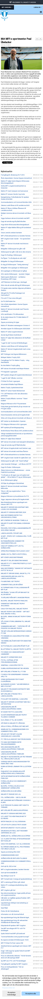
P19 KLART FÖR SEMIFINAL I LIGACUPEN (14, 699)
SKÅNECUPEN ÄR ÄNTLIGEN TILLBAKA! (14, 858)
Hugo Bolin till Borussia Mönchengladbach (15, 224)
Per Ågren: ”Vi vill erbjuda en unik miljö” (13, 258)
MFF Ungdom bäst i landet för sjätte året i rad (16, 458)
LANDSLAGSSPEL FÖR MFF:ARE (11, 533)
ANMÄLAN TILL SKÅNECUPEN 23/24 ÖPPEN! (15, 836)
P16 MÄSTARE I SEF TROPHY (10, 581)
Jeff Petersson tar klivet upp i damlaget (14, 282)
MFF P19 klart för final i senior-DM (12, 943)
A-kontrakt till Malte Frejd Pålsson (12, 384)
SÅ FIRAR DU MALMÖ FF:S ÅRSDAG (13, 723)
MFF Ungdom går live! (8, 890)
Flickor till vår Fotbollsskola (10, 911)
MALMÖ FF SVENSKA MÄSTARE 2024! (13, 512)
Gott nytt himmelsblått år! (9, 872)
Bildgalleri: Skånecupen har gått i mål (13, 249)
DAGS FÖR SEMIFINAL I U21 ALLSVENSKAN (15, 844)
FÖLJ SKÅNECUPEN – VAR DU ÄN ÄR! (13, 797)
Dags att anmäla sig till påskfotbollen (13, 221)
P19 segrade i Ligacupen (9, 372)
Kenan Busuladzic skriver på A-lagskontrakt (15, 415)
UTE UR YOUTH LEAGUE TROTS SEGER (13, 825)
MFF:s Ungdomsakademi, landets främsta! (15, 869)
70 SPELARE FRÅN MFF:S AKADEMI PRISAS (15, 597)
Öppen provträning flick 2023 (10, 852)
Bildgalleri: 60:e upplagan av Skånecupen (14, 268)
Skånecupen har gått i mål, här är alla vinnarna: (16, 252)
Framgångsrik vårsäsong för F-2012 (13, 175)
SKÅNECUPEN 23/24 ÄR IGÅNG (11, 791)
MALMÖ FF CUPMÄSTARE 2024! (11, 657)
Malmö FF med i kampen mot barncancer (14, 191)
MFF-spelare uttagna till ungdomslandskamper (16, 375)
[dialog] (21, 985)
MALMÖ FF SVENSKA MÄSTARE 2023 (13, 813)
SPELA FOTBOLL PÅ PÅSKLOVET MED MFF (15, 726)
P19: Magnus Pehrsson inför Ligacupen (14, 424)
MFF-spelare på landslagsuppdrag (12, 427)
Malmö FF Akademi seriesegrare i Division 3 (15, 325)
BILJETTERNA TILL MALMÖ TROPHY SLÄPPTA (16, 649)
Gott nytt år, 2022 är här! (8, 866)
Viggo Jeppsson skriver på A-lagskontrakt (15, 499)
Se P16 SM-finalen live (8, 301)
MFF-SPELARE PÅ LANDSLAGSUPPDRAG (14, 810)
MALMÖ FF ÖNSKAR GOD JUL (11, 794)
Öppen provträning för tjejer (10, 322)
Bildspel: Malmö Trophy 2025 (10, 357)
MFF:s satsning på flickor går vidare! (13, 882)
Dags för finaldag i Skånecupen (11, 255)
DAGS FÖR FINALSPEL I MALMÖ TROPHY (14, 609)
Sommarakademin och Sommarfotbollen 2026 (16, 202)
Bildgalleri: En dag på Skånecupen (12, 261)
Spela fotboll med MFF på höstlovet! (13, 933)
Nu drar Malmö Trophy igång (10, 365)
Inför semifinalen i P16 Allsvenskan (12, 314)
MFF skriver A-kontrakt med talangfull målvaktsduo (18, 442)
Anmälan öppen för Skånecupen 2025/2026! (15, 328)
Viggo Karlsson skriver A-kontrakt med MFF (15, 218)
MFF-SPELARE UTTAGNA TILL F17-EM (13, 671)
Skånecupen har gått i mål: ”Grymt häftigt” (14, 461)
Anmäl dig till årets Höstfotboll (11, 335)
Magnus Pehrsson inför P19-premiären (13, 403)
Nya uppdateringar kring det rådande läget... (15, 917)
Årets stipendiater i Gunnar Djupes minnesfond (16, 178)
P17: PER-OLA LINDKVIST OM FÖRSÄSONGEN (16, 739)
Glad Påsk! (4, 908)
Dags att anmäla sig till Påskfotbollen (13, 445)
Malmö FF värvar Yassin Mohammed (13, 391)
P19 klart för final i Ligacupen (10, 381)
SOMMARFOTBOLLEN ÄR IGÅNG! (12, 584)
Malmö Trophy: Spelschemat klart (12, 387)
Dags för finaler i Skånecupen (10, 467)
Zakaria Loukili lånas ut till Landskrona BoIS (15, 205)
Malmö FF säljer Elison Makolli (11, 439)
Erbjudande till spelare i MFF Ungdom (13, 925)
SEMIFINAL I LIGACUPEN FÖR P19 (12, 665)
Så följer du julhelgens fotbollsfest (12, 483)
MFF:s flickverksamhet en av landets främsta (15, 236)
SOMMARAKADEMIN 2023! (10, 855)
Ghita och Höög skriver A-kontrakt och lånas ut (16, 418)
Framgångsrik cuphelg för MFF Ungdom (14, 964)
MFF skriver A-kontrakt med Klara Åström (14, 451)
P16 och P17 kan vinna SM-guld (11, 298)
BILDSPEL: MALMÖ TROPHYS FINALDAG (14, 601)
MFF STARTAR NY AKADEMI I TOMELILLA (14, 520)
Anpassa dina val (8, 988)
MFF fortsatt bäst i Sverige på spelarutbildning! (16, 879)
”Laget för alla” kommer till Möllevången (14, 343)
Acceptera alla (30, 993)
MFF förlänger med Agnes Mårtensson (13, 354)
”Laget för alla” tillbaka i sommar (11, 378)
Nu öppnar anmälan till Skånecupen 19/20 (14, 940)
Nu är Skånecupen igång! (9, 480)
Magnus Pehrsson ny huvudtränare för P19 (15, 496)
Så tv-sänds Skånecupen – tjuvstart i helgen (15, 274)
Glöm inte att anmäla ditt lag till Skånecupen (15, 285)
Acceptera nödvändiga (11, 994)
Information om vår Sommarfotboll (12, 914)
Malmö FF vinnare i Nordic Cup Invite (13, 194)
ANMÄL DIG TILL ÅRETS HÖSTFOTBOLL (14, 554)
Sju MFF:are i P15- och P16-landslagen (13, 961)
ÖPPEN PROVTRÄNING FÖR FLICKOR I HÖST (15, 551)
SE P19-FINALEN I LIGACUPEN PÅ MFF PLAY (15, 646)
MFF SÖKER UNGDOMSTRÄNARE (12, 557)
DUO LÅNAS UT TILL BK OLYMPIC (12, 720)
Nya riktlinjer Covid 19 (8, 876)
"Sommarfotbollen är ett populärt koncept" (15, 937)
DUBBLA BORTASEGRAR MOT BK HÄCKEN (15, 668)
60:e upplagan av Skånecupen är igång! (14, 271)
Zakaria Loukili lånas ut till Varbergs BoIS (14, 346)
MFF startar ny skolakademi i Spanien (13, 421)
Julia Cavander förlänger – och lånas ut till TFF (16, 464)
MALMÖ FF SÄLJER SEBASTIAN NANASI (14, 560)
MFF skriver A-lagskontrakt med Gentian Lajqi (16, 448)
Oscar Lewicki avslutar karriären (11, 232)
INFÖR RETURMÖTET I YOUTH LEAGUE (13, 828)
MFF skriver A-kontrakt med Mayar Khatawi (15, 368)
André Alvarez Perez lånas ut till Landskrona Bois (17, 431)
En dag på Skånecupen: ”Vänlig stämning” (15, 264)
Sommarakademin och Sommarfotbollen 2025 (16, 412)
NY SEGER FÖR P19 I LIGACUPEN (11, 712)
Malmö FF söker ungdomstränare (12, 332)
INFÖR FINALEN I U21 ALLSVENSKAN (13, 821)
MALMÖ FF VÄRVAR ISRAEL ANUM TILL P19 (15, 573)
